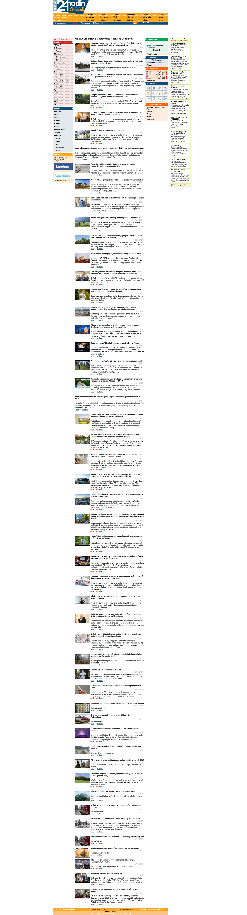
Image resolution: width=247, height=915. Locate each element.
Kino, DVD (59, 75)
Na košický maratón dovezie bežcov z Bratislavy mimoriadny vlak (117, 837)
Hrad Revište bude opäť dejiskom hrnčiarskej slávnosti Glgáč (116, 254)
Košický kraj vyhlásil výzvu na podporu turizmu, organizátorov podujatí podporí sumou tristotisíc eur (116, 635)
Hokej (148, 116)
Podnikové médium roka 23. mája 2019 (106, 873)
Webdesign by (151, 909)
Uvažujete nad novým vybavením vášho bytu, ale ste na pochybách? (179, 162)
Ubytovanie (90, 20)
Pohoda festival (61, 81)
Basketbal (150, 119)
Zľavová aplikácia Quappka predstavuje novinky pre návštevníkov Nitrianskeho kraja (109, 148)
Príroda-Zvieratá (60, 129)
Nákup (103, 20)
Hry (56, 144)
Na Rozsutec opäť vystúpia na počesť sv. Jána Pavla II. (113, 792)
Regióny (58, 51)
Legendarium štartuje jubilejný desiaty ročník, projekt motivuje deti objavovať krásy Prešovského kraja (116, 290)
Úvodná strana (60, 23)
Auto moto (58, 96)
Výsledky (116, 17)
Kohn (57, 150)
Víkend (56, 114)
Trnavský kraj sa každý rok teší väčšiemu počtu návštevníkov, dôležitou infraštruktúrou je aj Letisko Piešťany (116, 44)
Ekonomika (58, 54)
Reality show (59, 84)
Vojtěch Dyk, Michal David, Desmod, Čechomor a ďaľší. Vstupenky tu (179, 48)
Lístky (161, 17)
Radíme (57, 123)
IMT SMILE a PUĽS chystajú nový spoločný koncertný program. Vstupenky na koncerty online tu (179, 122)
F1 (56, 93)
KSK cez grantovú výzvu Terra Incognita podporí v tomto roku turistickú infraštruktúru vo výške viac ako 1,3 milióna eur (116, 273)
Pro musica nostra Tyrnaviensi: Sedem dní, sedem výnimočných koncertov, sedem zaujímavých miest (117, 456)
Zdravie (58, 60)
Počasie (130, 20)
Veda (56, 117)
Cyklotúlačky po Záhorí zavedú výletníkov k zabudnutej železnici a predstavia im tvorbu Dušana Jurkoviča (117, 416)
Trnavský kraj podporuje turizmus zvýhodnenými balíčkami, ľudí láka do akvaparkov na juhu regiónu (117, 577)
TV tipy (149, 65)
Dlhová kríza (60, 57)
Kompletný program (154, 62)
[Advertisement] (128, 6)
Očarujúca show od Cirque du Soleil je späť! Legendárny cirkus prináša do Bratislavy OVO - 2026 (179, 77)
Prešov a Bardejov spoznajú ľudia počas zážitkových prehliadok (117, 180)
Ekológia (57, 102)
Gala (56, 66)
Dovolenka (104, 17)
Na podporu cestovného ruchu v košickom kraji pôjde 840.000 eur (117, 704)
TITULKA (57, 45)
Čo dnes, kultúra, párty (123, 914)
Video (117, 14)
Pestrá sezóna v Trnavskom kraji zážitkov (108, 130)
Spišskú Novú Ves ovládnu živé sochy (106, 670)
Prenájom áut (151, 54)
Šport (56, 90)
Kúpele (130, 17)
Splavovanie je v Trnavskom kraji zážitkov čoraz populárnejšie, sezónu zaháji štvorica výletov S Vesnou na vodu (116, 436)
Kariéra (57, 120)
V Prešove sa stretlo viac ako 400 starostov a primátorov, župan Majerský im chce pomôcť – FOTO (117, 557)
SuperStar (59, 87)
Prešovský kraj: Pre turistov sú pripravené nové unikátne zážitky (117, 361)
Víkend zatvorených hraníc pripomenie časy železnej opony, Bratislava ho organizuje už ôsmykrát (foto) (115, 326)
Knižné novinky (61, 78)
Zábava (145, 20)
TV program (130, 14)
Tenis (148, 114)
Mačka (93, 914)
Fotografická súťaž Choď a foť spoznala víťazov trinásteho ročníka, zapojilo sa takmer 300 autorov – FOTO (114, 96)
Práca (161, 14)
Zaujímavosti (59, 99)
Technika (57, 132)
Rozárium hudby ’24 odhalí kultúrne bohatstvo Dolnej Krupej (115, 343)
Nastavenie (150, 80)
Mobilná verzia (60, 181)
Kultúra (57, 72)
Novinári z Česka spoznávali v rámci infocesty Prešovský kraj (116, 819)
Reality (103, 14)
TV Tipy (146, 14)
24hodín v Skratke (61, 39)
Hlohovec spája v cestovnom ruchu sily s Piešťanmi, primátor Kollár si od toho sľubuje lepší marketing (116, 615)
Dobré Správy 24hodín (99, 909)
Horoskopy (117, 20)
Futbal (149, 111)
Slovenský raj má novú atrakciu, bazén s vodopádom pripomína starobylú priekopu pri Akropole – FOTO (116, 380)
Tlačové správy (60, 105)
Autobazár (90, 17)
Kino (161, 20)
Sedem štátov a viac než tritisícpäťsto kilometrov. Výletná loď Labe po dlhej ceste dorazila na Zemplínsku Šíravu (116, 476)
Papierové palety (108, 914)
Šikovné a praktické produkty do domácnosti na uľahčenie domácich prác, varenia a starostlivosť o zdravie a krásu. (179, 150)
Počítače (57, 135)
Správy (90, 14)
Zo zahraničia (59, 63)
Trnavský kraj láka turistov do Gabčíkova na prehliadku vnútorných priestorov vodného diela (113, 165)
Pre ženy (57, 111)
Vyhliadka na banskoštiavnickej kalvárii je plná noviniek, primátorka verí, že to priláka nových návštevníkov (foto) (114, 308)
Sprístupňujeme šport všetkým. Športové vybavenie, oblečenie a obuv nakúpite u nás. (179, 136)
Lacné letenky (146, 17)
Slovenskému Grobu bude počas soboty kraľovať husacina (115, 848)
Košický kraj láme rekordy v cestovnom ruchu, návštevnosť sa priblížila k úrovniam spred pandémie (116, 114)
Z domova (58, 48)
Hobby (56, 126)
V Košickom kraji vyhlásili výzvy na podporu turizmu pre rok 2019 (117, 760)
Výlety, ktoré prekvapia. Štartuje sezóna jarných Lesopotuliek (115, 218)
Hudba (58, 69)
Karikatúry (59, 147)
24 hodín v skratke (126, 909)
